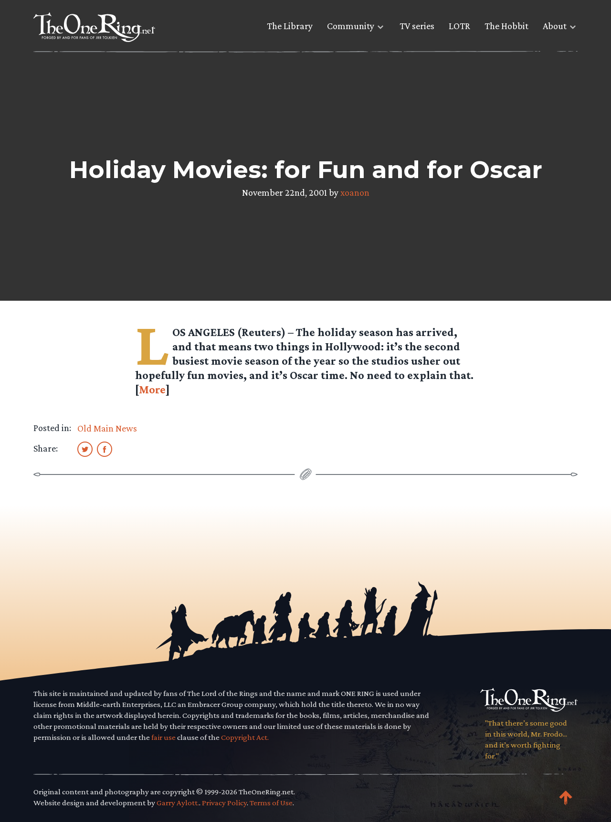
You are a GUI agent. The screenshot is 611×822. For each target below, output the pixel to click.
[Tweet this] (85, 449)
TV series (417, 26)
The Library (290, 26)
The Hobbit (506, 26)
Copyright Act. (245, 737)
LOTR (459, 26)
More (152, 389)
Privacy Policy (224, 802)
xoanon (354, 192)
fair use (163, 737)
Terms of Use (271, 802)
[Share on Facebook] (104, 449)
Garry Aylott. (178, 802)
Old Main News (107, 428)
